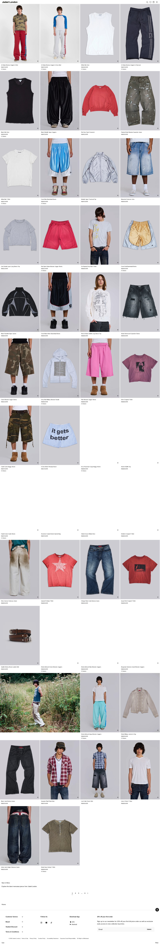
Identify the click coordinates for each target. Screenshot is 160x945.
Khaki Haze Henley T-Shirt (48, 867)
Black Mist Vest (5, 132)
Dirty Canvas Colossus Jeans (9, 601)
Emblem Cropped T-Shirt (127, 534)
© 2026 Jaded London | (15, 938)
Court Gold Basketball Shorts (128, 266)
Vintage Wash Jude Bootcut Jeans (90, 601)
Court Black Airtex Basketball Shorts (50, 333)
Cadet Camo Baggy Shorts (8, 466)
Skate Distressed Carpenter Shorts (130, 333)
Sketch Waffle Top (126, 466)
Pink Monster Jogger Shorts (88, 399)
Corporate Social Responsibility (68, 938)
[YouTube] (46, 922)
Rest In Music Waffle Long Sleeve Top (91, 333)
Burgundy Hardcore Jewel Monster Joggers (132, 667)
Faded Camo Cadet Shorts (8, 534)
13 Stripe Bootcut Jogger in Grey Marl (51, 65)
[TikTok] (51, 922)
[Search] (147, 2)
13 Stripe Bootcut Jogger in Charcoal (131, 65)
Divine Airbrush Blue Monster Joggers (91, 667)
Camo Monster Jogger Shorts (9, 399)
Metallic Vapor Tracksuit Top (88, 199)
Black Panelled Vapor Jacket (8, 333)
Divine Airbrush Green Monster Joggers (51, 667)
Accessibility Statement (52, 938)
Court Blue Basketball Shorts (48, 199)
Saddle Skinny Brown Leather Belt (10, 667)
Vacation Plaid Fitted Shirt (47, 801)
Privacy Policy (33, 938)
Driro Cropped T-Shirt (126, 399)
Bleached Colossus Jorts (127, 199)
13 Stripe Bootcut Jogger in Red (9, 65)
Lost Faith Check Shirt (87, 801)
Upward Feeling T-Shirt (47, 601)
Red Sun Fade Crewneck (88, 132)
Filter (156, 943)
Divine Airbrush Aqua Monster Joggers (91, 734)
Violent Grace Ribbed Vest (88, 534)
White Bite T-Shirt (5, 199)
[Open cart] (154, 2)
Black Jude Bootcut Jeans (8, 801)
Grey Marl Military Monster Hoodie (50, 399)
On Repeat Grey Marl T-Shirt (88, 266)
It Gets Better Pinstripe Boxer (49, 466)
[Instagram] (41, 922)
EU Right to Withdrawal (83, 938)
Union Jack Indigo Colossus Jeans (10, 867)
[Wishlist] (150, 2)
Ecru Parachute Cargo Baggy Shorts (91, 466)
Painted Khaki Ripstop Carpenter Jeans (131, 132)
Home (4, 904)
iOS (73, 922)
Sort (3, 943)
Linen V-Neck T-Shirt (126, 801)
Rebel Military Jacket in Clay (128, 734)
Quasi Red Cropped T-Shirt (128, 601)
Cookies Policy (41, 938)
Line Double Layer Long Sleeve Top (10, 266)
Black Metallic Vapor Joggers (48, 132)
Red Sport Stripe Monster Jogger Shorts (51, 266)
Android (74, 924)
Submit (149, 929)
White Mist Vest (85, 65)
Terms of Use (25, 938)
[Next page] (87, 894)
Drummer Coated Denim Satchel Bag (51, 534)
